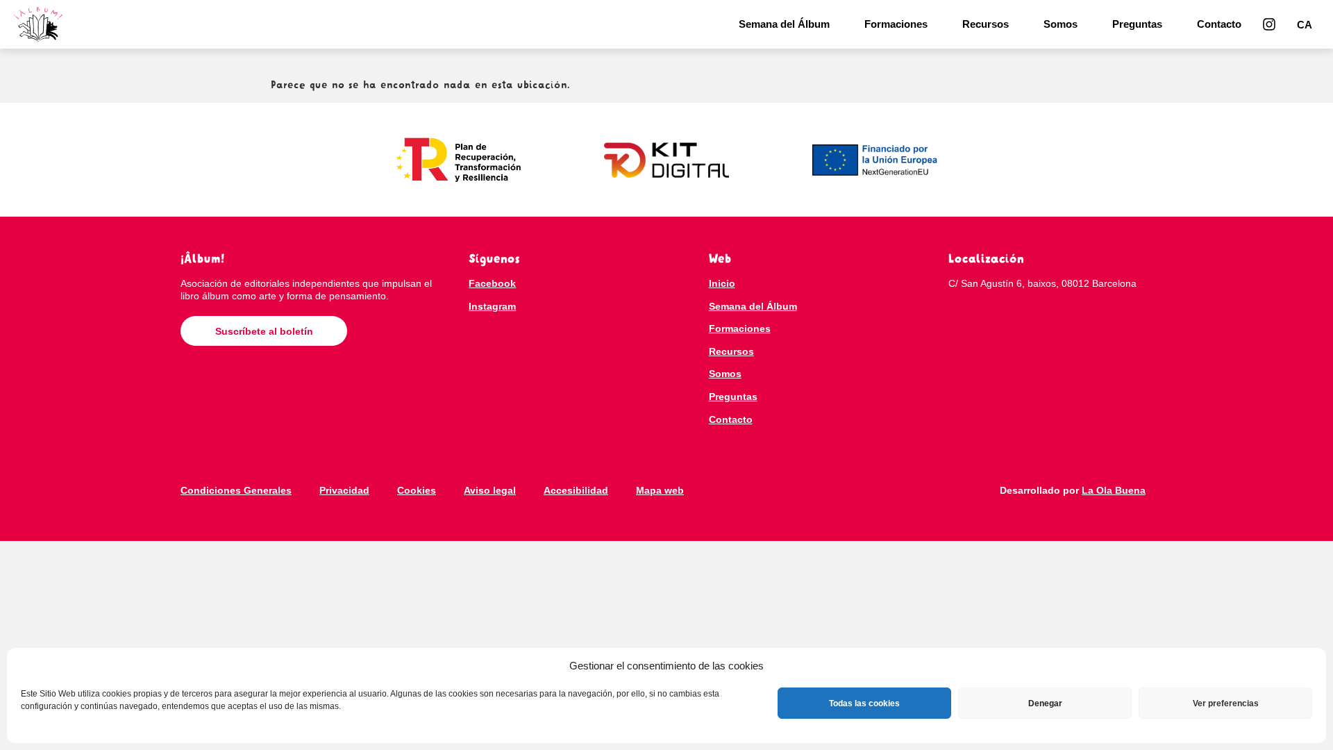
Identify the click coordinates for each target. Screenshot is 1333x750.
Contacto (1219, 24)
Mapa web (660, 490)
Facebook (492, 283)
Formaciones (896, 24)
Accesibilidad (576, 490)
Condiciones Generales (236, 490)
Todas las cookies (864, 703)
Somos (1060, 24)
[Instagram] (1269, 24)
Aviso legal (490, 490)
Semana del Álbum (784, 24)
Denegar (1045, 703)
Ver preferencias (1226, 703)
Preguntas (1137, 24)
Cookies (416, 490)
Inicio (722, 283)
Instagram (492, 306)
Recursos (985, 24)
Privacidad (344, 490)
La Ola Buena (1114, 490)
